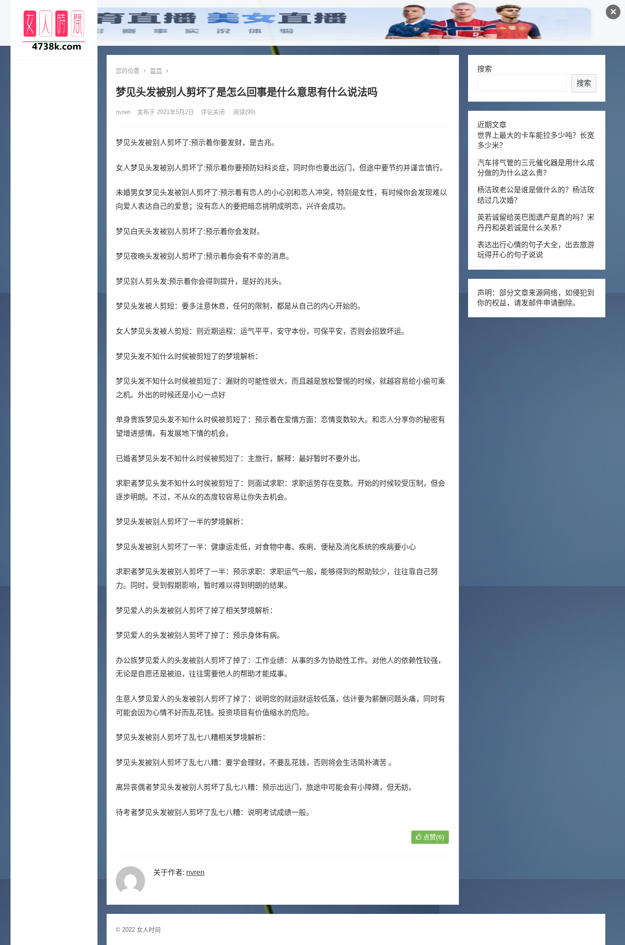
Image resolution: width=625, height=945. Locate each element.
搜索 (484, 69)
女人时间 (149, 929)
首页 (156, 70)
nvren (123, 112)
